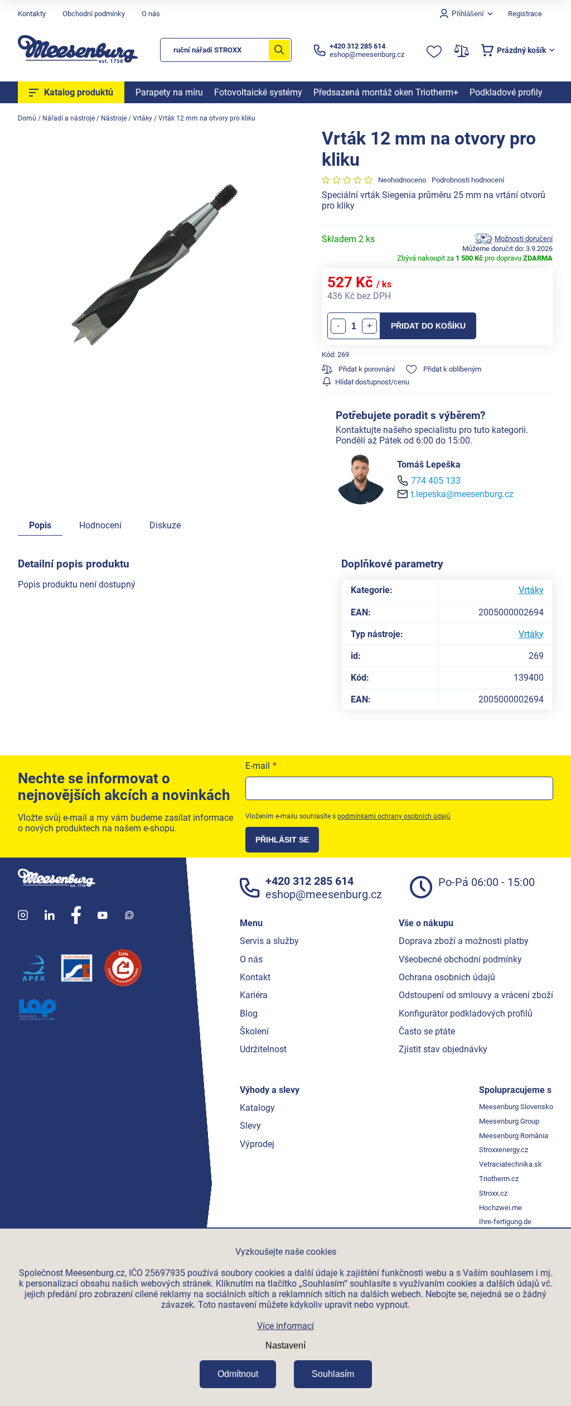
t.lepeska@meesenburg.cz (462, 494)
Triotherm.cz (499, 1178)
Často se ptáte (427, 1031)
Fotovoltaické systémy (258, 92)
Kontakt (255, 977)
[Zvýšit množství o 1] (369, 326)
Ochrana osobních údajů (447, 977)
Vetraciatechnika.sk (510, 1164)
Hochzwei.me (500, 1207)
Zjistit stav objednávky (443, 1049)
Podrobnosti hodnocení (468, 180)
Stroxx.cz (493, 1193)
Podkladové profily (506, 92)
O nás (151, 13)
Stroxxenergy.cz (503, 1149)
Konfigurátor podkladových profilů (466, 1013)
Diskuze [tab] (165, 525)
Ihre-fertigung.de (505, 1221)
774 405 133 (436, 480)
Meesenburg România (513, 1135)
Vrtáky (531, 590)
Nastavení (285, 1345)
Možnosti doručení (524, 238)
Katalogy (257, 1107)
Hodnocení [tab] (100, 525)
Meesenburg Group (509, 1121)
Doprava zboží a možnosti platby (464, 941)
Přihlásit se (282, 839)
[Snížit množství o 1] (338, 326)
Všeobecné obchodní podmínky (460, 959)
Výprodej (257, 1144)
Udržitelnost (263, 1049)
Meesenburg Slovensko (516, 1106)
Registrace (525, 13)
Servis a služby (269, 941)
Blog (249, 1013)
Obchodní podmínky (93, 13)
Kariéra (254, 995)
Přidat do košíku (428, 325)
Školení (254, 1031)
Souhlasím (333, 1374)
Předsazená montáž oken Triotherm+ (385, 92)
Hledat (279, 50)
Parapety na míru (169, 92)
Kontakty (32, 13)
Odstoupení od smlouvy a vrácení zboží (476, 995)
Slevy (250, 1125)
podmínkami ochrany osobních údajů (394, 816)
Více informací (285, 1326)
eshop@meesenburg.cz (323, 894)
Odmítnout (237, 1374)
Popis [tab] (40, 525)
